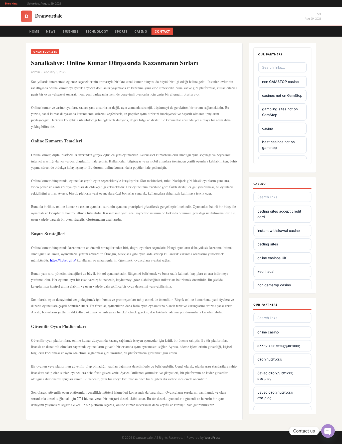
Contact (162, 31)
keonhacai (265, 271)
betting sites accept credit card (279, 214)
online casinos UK (271, 258)
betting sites (267, 244)
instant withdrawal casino (278, 230)
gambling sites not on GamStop (280, 112)
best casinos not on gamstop (278, 144)
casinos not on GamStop (282, 95)
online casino (268, 332)
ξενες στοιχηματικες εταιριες (275, 376)
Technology (97, 31)
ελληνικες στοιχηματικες (278, 345)
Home (34, 31)
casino (267, 128)
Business (71, 31)
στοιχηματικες (269, 359)
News (51, 31)
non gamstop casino (274, 285)
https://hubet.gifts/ (63, 260)
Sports (121, 31)
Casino (140, 31)
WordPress (213, 437)
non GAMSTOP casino (280, 81)
